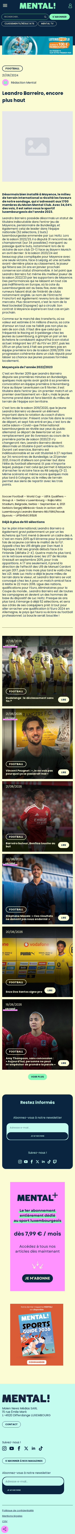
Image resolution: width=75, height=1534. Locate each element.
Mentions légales (12, 1515)
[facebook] (31, 1161)
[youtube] (26, 1161)
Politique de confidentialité (18, 1510)
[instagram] (20, 1161)
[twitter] (37, 1161)
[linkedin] (43, 1161)
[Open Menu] (5, 6)
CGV (4, 1521)
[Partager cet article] (5, 1529)
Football (12, 68)
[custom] (49, 1161)
